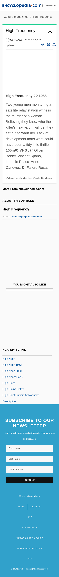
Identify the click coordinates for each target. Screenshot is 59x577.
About (27, 217)
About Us (35, 507)
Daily (29, 559)
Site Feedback (29, 527)
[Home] (21, 5)
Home (21, 507)
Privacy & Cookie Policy (29, 538)
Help (29, 517)
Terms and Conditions (29, 548)
